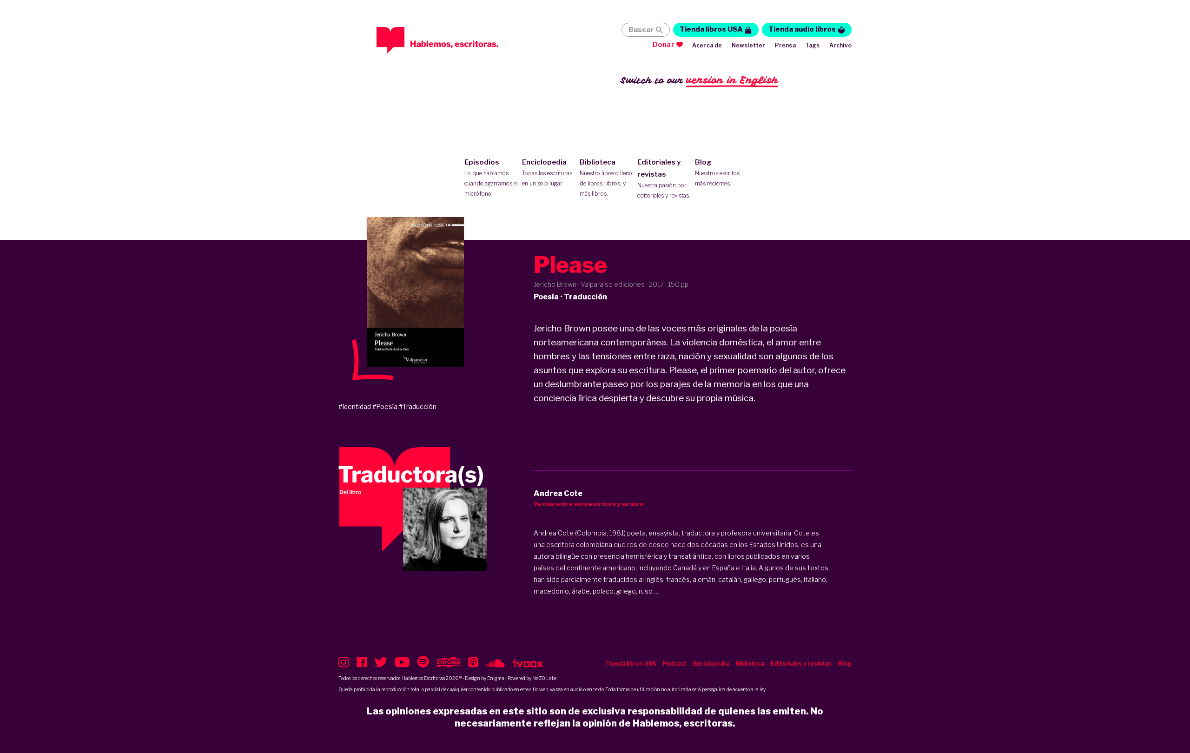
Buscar (641, 30)
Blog (717, 172)
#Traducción (417, 406)
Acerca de (707, 45)
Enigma (495, 678)
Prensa (785, 45)
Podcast (675, 663)
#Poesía (384, 406)
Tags (812, 45)
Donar (663, 44)
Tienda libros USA (711, 29)
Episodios (491, 177)
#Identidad (354, 406)
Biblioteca (606, 177)
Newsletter (749, 45)
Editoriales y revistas (663, 178)
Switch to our (699, 80)
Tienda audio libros (802, 29)
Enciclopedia (547, 172)
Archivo (840, 45)
